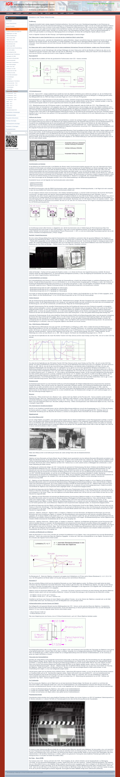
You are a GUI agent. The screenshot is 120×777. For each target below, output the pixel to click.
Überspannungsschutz (11, 109)
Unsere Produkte (10, 26)
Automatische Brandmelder (12, 58)
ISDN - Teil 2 (9, 103)
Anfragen (34, 13)
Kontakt (26, 13)
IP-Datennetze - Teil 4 (11, 99)
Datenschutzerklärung (99, 772)
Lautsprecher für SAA (11, 70)
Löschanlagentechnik (11, 52)
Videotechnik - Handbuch (12, 91)
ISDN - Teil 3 (9, 105)
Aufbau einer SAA (10, 66)
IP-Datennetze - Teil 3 (11, 97)
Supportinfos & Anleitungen (13, 112)
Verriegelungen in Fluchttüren (13, 81)
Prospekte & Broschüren (12, 118)
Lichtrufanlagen (9, 87)
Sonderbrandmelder (10, 60)
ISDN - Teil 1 (9, 101)
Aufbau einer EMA (10, 39)
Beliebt (48, 13)
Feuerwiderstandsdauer (11, 74)
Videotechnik (9, 89)
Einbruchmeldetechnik (11, 35)
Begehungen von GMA (11, 33)
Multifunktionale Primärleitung (13, 54)
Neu (41, 13)
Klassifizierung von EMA (11, 41)
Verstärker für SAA (10, 72)
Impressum (90, 772)
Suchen (55, 13)
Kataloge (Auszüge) (11, 120)
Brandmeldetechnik (10, 43)
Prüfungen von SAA (10, 68)
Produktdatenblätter (11, 115)
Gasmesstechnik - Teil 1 (12, 83)
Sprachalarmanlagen (11, 64)
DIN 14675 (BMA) (10, 50)
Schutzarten (9, 107)
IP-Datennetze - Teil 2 (11, 95)
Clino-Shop (70, 13)
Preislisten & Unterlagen (12, 126)
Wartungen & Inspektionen (12, 62)
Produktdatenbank (10, 129)
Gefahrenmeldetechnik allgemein (13, 31)
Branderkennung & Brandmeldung (14, 48)
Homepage (9, 13)
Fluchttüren (9, 78)
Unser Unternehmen (11, 23)
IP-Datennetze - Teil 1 (11, 93)
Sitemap (18, 13)
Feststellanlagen (10, 76)
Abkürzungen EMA (10, 37)
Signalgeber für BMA (11, 56)
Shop (62, 13)
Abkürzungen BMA (10, 45)
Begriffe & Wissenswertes (12, 29)
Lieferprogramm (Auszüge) (13, 123)
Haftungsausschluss (108, 772)
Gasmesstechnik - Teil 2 (12, 85)
